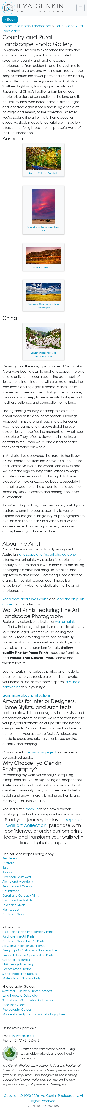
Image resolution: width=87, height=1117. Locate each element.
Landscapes (41, 26)
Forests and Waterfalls (17, 900)
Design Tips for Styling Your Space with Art (30, 950)
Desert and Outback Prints (20, 895)
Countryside (10, 891)
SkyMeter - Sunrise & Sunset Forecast (27, 991)
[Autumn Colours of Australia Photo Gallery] (43, 159)
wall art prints (65, 622)
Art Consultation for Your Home (23, 945)
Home (7, 26)
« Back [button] (10, 19)
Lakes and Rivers (13, 905)
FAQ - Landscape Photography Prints (27, 931)
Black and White (13, 914)
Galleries (22, 26)
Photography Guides (16, 1009)
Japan (7, 872)
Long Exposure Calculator (20, 995)
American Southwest (16, 877)
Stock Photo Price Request (20, 973)
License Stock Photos (16, 969)
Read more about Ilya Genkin (25, 599)
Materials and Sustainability (21, 978)
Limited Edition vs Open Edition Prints (27, 955)
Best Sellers (9, 858)
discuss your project (41, 752)
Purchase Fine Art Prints (18, 936)
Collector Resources (16, 959)
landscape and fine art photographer (48, 554)
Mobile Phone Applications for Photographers (33, 1014)
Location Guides (13, 1005)
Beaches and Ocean (17, 886)
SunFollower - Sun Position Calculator (27, 1000)
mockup (32, 809)
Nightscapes (10, 909)
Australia (8, 863)
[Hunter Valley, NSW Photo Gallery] (43, 257)
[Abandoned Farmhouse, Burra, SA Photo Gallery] (43, 210)
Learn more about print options (26, 695)
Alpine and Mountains (17, 881)
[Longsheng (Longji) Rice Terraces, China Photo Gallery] (43, 341)
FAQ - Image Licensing (17, 964)
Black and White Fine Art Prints (23, 941)
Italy (5, 867)
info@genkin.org (23, 1035)
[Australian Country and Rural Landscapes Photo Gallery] (43, 295)
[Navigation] (80, 8)
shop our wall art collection (44, 822)
